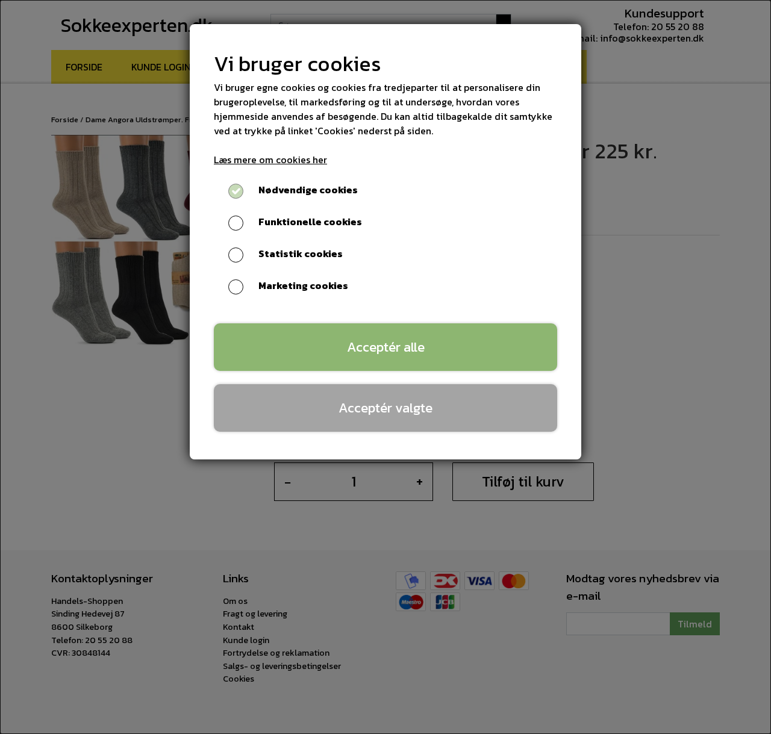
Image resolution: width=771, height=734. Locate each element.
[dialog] (385, 367)
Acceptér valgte (385, 407)
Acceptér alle (386, 347)
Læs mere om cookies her (270, 159)
